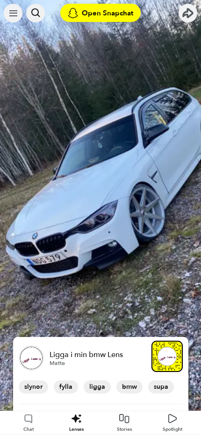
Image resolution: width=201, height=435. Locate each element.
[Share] (188, 13)
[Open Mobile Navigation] (13, 13)
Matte (57, 363)
